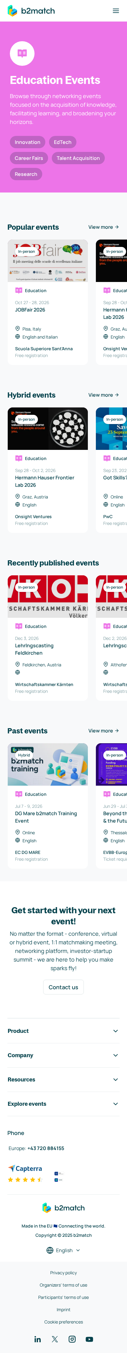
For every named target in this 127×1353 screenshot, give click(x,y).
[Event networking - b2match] (31, 11)
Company (20, 1055)
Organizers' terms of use (63, 1285)
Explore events (27, 1103)
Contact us (63, 987)
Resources (21, 1079)
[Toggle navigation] (116, 10)
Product (18, 1030)
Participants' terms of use (63, 1297)
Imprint (64, 1309)
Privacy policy (63, 1273)
